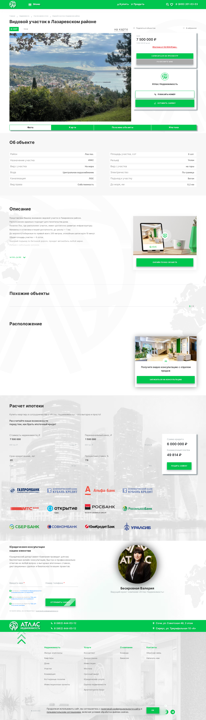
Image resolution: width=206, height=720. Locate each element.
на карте (121, 29)
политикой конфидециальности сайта (120, 709)
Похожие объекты (122, 127)
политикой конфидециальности (30, 591)
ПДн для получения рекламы (23, 604)
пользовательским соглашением (22, 592)
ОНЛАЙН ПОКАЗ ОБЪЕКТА (165, 262)
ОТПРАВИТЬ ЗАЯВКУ (60, 602)
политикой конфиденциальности (47, 611)
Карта (72, 127)
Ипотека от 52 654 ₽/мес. (164, 47)
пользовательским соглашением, (64, 712)
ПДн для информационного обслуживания (23, 598)
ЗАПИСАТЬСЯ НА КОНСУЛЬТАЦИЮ (166, 380)
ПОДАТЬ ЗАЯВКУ (179, 466)
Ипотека (174, 127)
